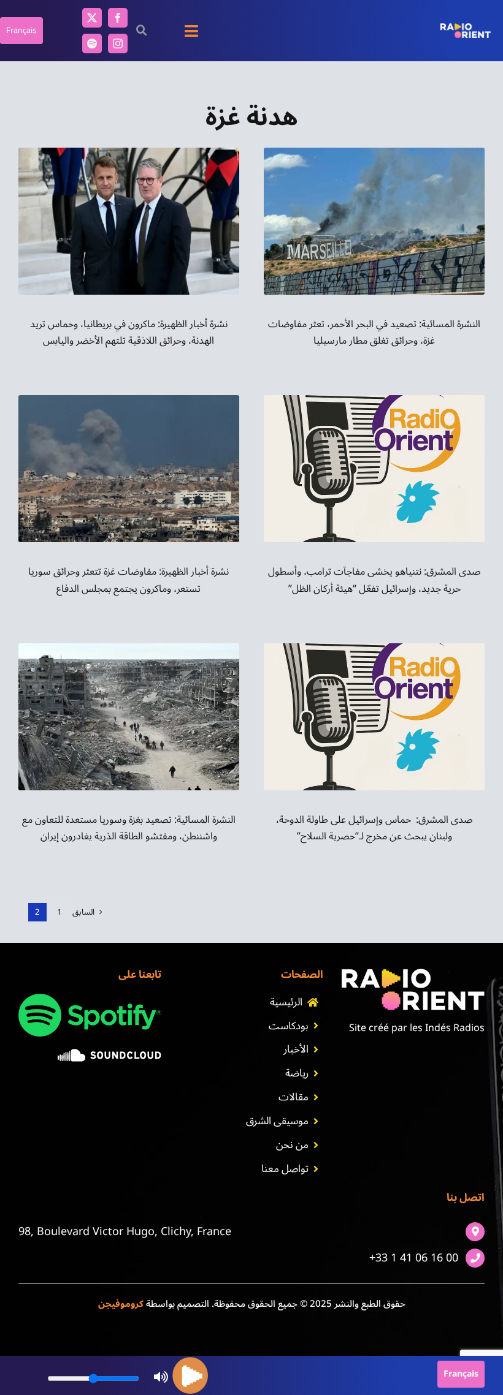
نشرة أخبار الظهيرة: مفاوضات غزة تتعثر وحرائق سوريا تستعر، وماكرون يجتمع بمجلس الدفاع (128, 580)
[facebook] (118, 18)
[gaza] (128, 400)
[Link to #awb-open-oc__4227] (141, 30)
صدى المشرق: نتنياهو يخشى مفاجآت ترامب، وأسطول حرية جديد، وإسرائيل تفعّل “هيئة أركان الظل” (374, 580)
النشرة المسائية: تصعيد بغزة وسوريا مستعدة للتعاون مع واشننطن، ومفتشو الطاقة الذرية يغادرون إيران (129, 828)
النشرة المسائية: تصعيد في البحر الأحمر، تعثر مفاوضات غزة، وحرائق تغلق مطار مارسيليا (374, 332)
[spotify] (92, 43)
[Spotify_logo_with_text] (89, 998)
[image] (109, 1053)
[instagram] (118, 43)
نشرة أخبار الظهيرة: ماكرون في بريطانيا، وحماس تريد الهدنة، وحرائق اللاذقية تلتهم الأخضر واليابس (129, 332)
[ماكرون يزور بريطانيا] (128, 152)
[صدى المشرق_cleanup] (374, 400)
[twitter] (92, 18)
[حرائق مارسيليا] (374, 152)
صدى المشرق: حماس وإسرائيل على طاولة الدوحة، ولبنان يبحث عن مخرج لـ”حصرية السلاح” (374, 828)
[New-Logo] (465, 28)
